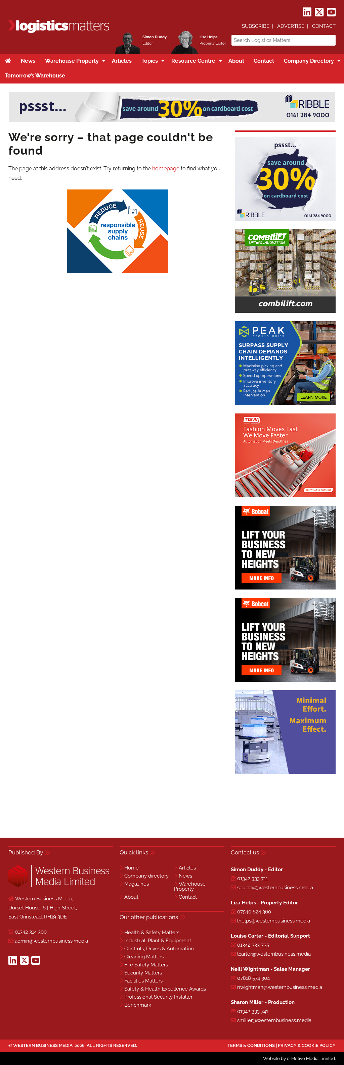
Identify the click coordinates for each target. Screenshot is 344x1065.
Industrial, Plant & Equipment (157, 941)
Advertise (290, 26)
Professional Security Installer (158, 997)
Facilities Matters (143, 981)
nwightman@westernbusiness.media (279, 987)
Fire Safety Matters (146, 965)
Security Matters (143, 973)
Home (131, 868)
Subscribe (255, 26)
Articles (187, 868)
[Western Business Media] (58, 886)
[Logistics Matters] (58, 32)
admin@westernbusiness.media (51, 941)
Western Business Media (43, 1045)
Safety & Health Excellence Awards (165, 989)
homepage (165, 168)
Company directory (146, 876)
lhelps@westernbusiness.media (273, 921)
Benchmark (137, 1005)
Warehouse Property (190, 886)
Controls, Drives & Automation (159, 949)
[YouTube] (331, 12)
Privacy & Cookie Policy (307, 1045)
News (185, 876)
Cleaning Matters (144, 957)
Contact (324, 26)
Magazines (136, 884)
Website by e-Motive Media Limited (299, 1058)
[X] (319, 12)
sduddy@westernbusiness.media (275, 888)
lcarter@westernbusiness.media (274, 954)
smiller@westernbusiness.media (274, 1020)
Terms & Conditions (251, 1045)
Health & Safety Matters (151, 933)
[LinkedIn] (307, 12)
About (131, 897)
